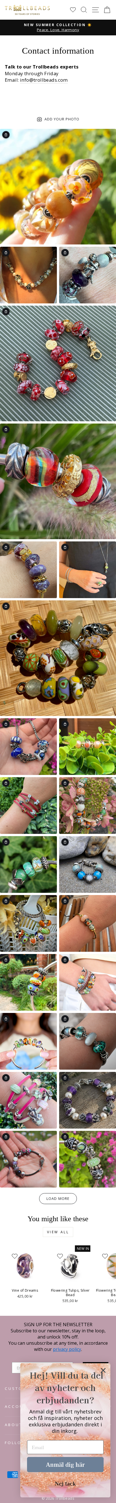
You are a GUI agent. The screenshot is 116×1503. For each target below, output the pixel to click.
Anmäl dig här (65, 1464)
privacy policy (67, 1349)
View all (58, 1232)
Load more (57, 1198)
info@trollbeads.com (44, 80)
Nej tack (65, 1483)
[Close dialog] (103, 1370)
